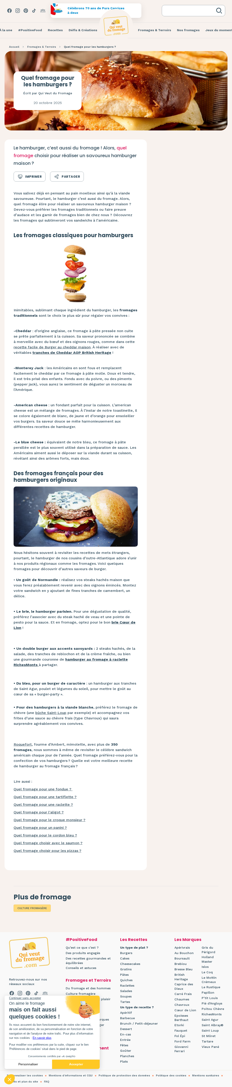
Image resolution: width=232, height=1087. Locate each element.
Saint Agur (210, 1019)
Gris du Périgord (208, 950)
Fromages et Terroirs (88, 980)
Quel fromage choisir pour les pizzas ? (47, 850)
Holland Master (208, 959)
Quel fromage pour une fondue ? (43, 789)
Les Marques (187, 939)
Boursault (182, 958)
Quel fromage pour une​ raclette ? (43, 804)
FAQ (46, 1081)
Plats (124, 1061)
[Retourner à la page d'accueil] (116, 26)
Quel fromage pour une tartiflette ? (45, 797)
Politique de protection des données (124, 1075)
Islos (205, 967)
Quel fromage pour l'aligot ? (39, 812)
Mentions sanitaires (205, 1075)
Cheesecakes (130, 964)
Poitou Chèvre (213, 1009)
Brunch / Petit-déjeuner (139, 1023)
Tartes (125, 1002)
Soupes (126, 996)
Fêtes (124, 1045)
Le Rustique (211, 987)
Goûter (125, 1050)
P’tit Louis (210, 998)
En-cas (125, 1034)
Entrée (125, 1040)
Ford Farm (182, 1041)
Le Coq (207, 972)
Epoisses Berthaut (181, 1018)
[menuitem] (30, 30)
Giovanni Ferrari (181, 1049)
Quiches (126, 980)
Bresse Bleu (183, 969)
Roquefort (23, 744)
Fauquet (180, 1030)
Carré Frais (183, 994)
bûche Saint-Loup (50, 713)
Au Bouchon (184, 953)
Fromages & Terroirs (41, 46)
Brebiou (180, 964)
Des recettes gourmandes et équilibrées (88, 961)
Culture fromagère (32, 908)
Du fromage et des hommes (88, 988)
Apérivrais (182, 947)
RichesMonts (212, 1014)
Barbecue (127, 1018)
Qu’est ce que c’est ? (82, 947)
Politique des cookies (171, 1075)
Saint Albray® (212, 1025)
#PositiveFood (81, 939)
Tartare (207, 1041)
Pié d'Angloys (212, 1003)
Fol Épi (179, 1036)
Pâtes (124, 974)
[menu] (30, 30)
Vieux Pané (210, 1047)
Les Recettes (133, 939)
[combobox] (190, 10)
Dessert (126, 1029)
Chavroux (181, 1005)
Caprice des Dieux (183, 986)
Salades (126, 991)
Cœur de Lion (185, 1010)
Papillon (208, 992)
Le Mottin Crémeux (209, 980)
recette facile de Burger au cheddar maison (52, 347)
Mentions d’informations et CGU (71, 1075)
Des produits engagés (83, 953)
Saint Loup (210, 1030)
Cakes (124, 958)
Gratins (126, 969)
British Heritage (181, 977)
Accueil (14, 46)
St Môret (208, 1036)
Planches (127, 1056)
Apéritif (126, 1012)
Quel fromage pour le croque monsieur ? (49, 820)
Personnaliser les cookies (25, 1075)
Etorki (179, 1025)
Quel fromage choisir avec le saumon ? (48, 843)
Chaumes (181, 999)
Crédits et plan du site (22, 1081)
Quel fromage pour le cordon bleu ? (45, 835)
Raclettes (127, 985)
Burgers (126, 953)
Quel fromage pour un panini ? (40, 827)
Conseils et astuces (81, 968)
